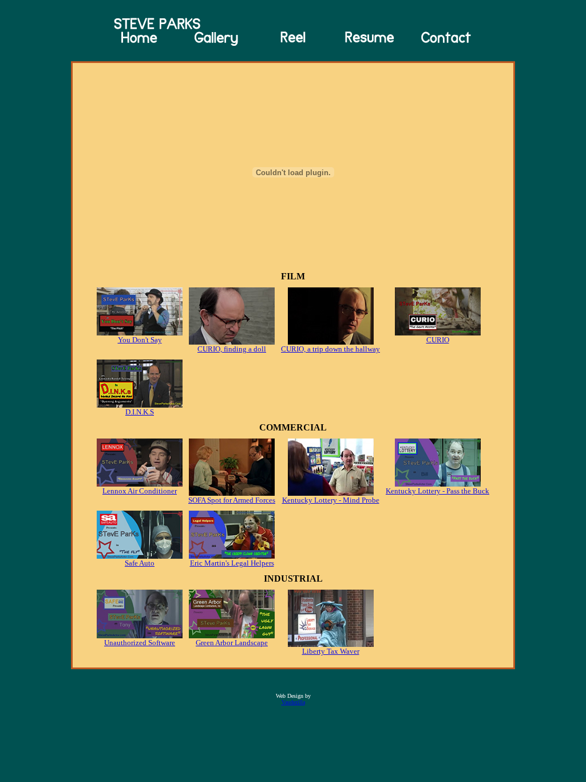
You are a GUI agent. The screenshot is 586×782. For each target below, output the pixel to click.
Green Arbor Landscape (232, 642)
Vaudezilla (293, 702)
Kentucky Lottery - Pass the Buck (437, 491)
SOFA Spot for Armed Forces (231, 500)
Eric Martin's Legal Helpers (232, 563)
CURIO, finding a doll (231, 349)
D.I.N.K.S (139, 412)
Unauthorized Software (139, 642)
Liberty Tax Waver (330, 651)
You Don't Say (140, 339)
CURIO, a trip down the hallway (330, 349)
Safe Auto (140, 563)
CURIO (437, 339)
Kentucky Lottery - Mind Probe (330, 500)
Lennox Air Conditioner (139, 491)
